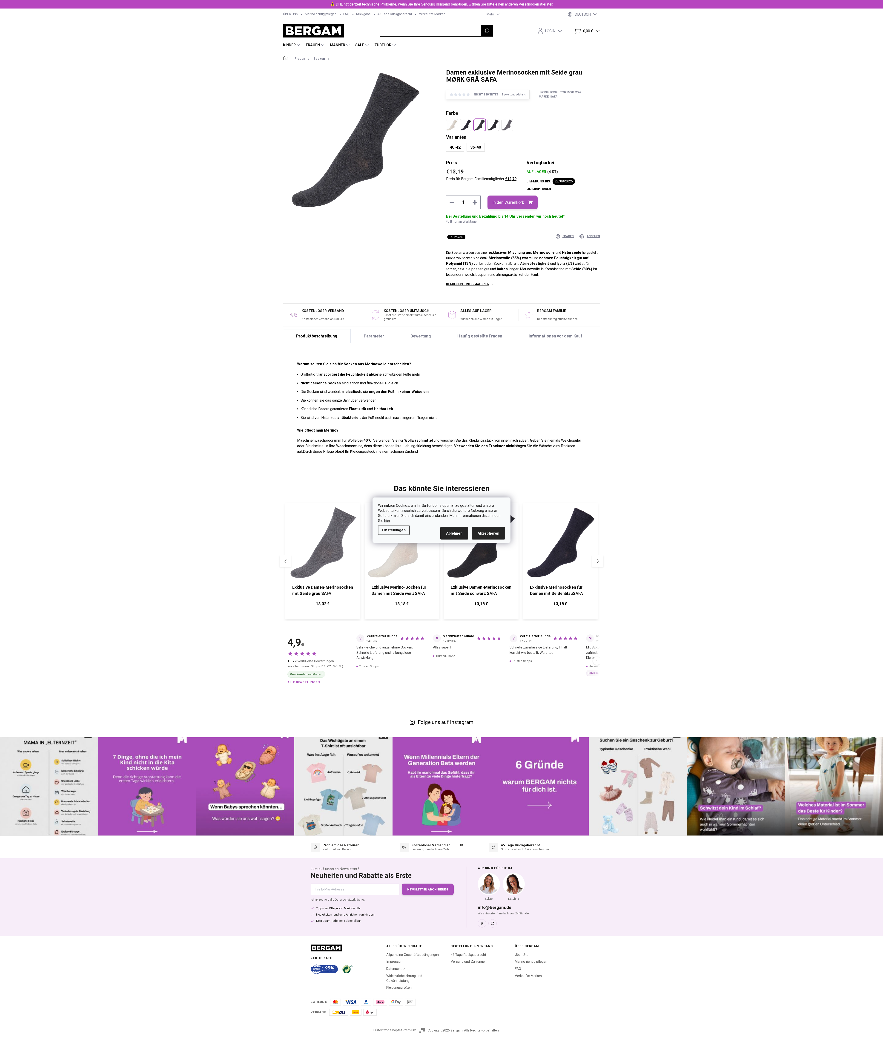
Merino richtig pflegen (320, 14)
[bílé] (452, 125)
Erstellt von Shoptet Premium (394, 1030)
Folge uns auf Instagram (445, 722)
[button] (322, 604)
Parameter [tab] (374, 336)
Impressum (395, 961)
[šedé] (507, 125)
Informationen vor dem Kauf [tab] (555, 336)
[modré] (466, 125)
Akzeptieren (488, 533)
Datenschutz (395, 969)
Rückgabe (363, 14)
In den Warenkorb (508, 202)
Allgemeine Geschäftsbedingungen (412, 955)
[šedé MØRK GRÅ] (480, 125)
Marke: (548, 96)
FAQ (346, 14)
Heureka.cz (596, 666)
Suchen (487, 30)
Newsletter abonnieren (427, 889)
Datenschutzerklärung (349, 899)
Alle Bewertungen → (305, 682)
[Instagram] (492, 923)
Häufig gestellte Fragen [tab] (479, 336)
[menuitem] (292, 45)
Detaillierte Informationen (467, 284)
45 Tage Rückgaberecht (395, 14)
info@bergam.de (494, 907)
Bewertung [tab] (420, 336)
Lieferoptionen (539, 188)
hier (387, 520)
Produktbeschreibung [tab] (316, 336)
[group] (322, 561)
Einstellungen (394, 530)
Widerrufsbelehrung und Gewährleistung (404, 978)
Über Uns (521, 955)
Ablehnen (454, 533)
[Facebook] (482, 923)
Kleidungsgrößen (399, 987)
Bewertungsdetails (514, 94)
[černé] (493, 125)
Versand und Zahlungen (469, 961)
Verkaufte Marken (432, 14)
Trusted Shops (369, 666)
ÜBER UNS (290, 14)
